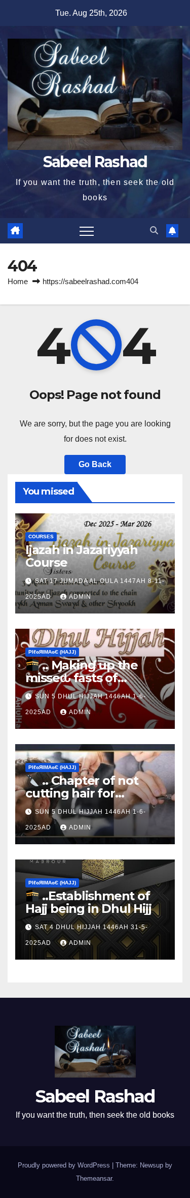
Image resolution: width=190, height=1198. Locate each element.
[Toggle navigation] (86, 230)
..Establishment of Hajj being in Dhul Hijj (88, 902)
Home (18, 281)
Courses (41, 536)
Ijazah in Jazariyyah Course (81, 556)
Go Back (95, 464)
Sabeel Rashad (95, 161)
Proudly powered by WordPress (65, 1165)
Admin (80, 596)
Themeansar (94, 1178)
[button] (154, 230)
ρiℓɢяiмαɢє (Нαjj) (52, 652)
